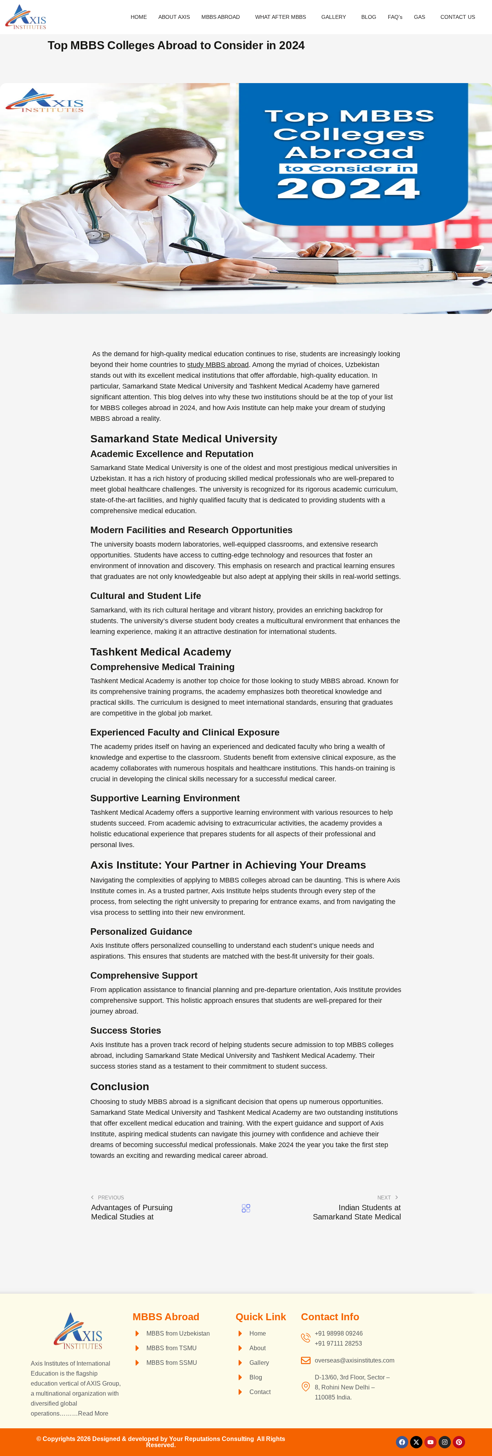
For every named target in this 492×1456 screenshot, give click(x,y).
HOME (139, 17)
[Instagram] (445, 1442)
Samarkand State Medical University (146, 468)
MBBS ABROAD (220, 17)
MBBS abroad (169, 1102)
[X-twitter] (416, 1442)
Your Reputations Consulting (213, 1439)
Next (384, 1198)
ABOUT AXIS (174, 17)
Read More (93, 1413)
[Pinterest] (459, 1442)
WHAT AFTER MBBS (280, 17)
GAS (419, 17)
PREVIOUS (110, 1198)
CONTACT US (457, 17)
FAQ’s (395, 17)
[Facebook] (402, 1442)
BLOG (368, 17)
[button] (222, 16)
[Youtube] (430, 1442)
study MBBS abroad (218, 365)
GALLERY (333, 17)
